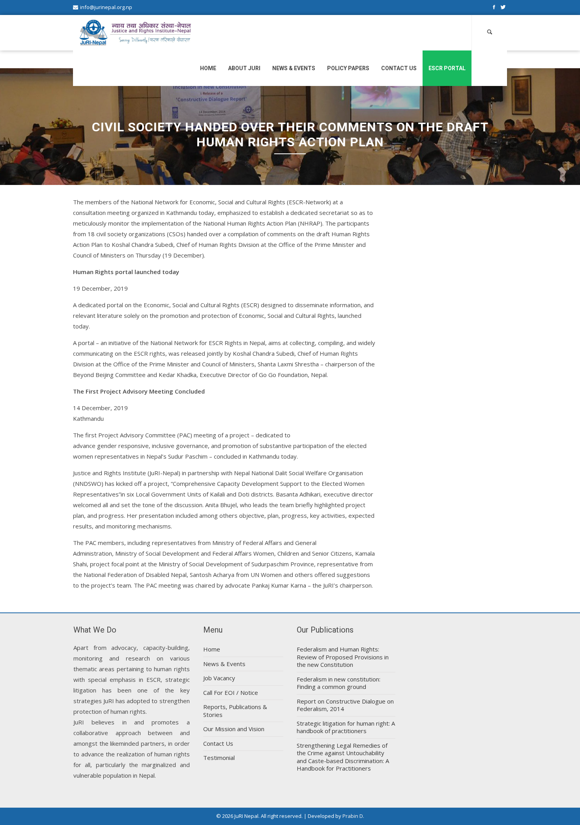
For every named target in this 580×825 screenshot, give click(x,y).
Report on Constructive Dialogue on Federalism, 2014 (345, 705)
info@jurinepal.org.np (106, 7)
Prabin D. (353, 815)
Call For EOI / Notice (230, 692)
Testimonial (219, 758)
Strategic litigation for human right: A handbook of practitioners (346, 727)
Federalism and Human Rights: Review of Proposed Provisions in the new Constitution (343, 656)
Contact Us (399, 68)
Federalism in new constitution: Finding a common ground (338, 683)
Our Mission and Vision (233, 729)
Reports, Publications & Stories (235, 711)
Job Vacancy (219, 678)
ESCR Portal (447, 68)
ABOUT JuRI (244, 68)
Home (208, 68)
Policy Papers (348, 68)
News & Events (293, 68)
